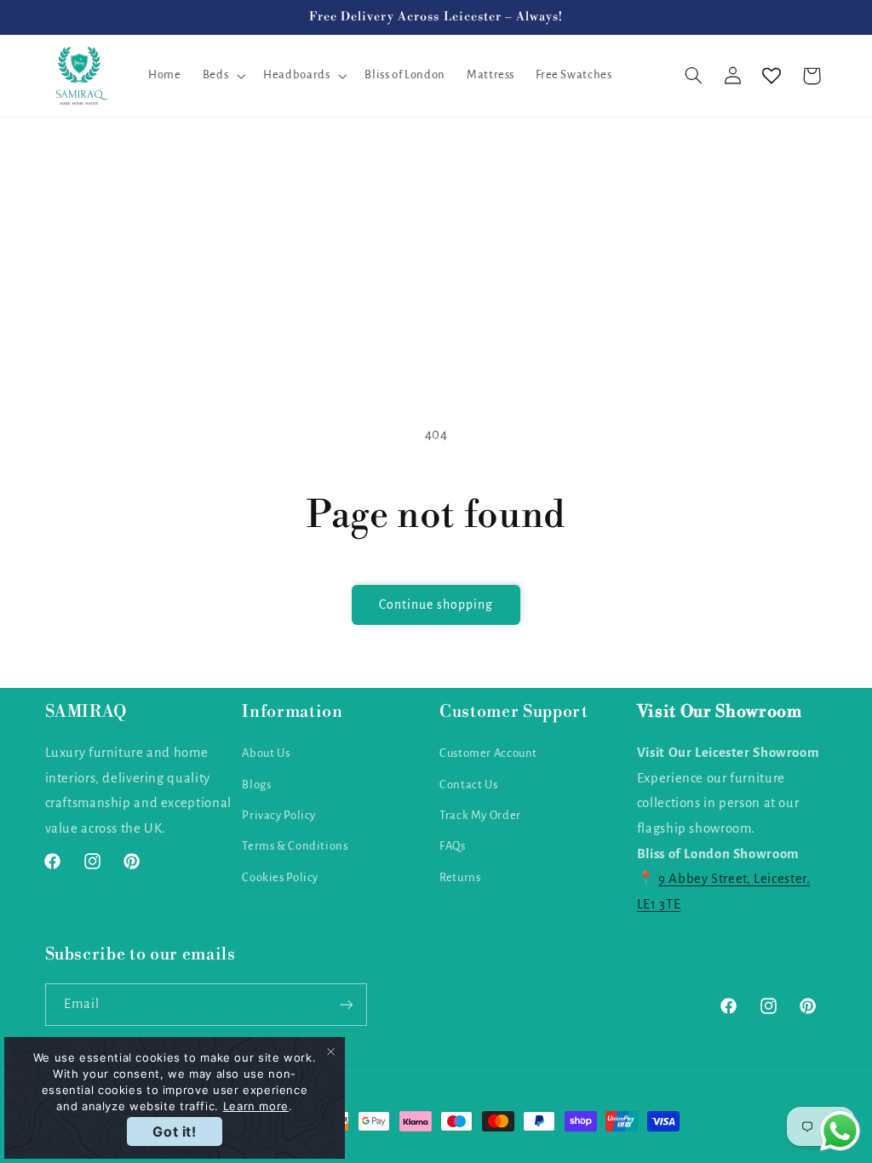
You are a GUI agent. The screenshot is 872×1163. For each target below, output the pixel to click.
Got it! (174, 1131)
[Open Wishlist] (771, 75)
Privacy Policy (279, 815)
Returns (459, 877)
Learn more (256, 1106)
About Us (266, 753)
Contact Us (468, 784)
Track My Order (480, 815)
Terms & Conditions (294, 845)
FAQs (452, 845)
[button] (222, 76)
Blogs (256, 784)
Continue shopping (436, 604)
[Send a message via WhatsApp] (840, 1131)
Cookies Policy (280, 877)
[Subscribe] (345, 1004)
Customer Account (488, 753)
